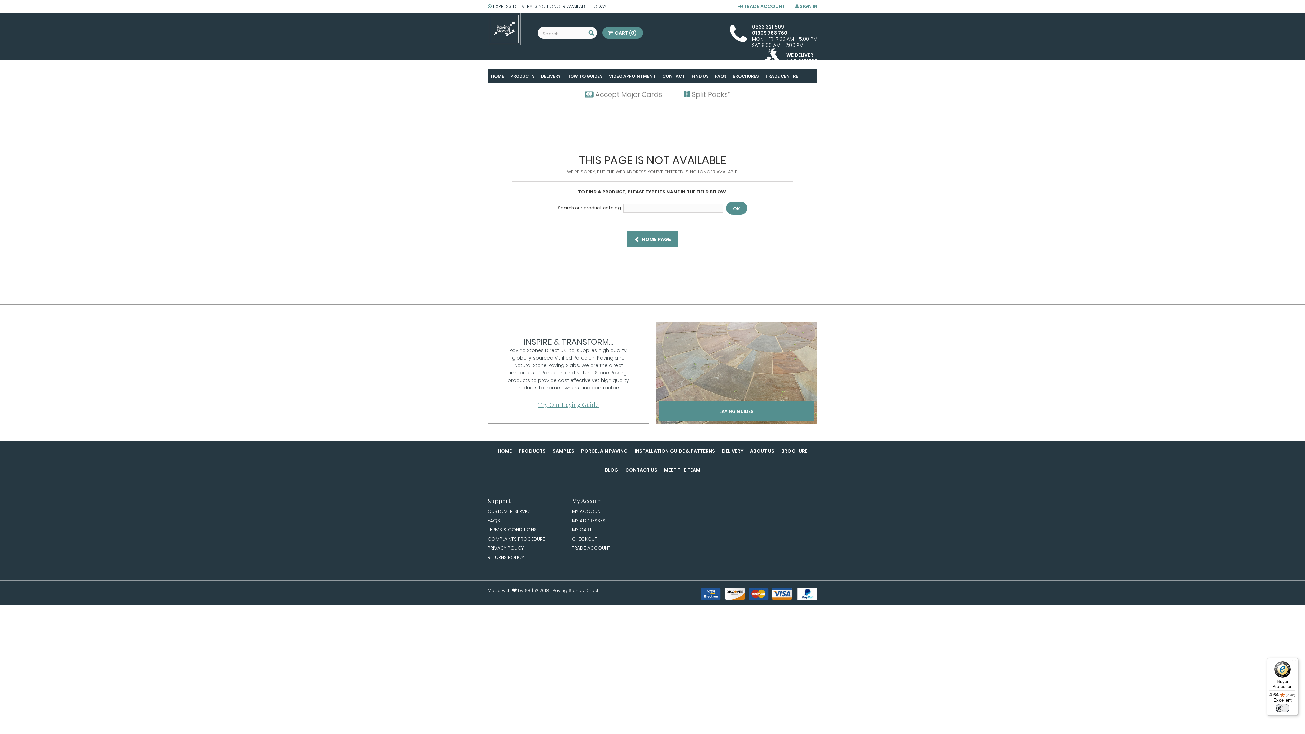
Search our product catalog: (590, 208)
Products (532, 451)
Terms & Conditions (512, 529)
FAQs (494, 520)
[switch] (1282, 708)
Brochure (794, 451)
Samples (563, 451)
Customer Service (510, 511)
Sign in (808, 6)
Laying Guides (736, 411)
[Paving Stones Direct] (504, 29)
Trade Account (764, 6)
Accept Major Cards (628, 94)
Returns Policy (506, 557)
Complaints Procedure (516, 539)
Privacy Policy (506, 548)
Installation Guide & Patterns (674, 451)
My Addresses (588, 520)
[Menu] (1294, 662)
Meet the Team (682, 470)
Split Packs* (710, 94)
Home (505, 451)
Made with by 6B (509, 590)
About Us (762, 451)
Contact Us (641, 470)
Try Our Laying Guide (568, 405)
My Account (587, 511)
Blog (612, 470)
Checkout (584, 539)
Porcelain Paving (604, 451)
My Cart (582, 529)
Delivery (732, 451)
